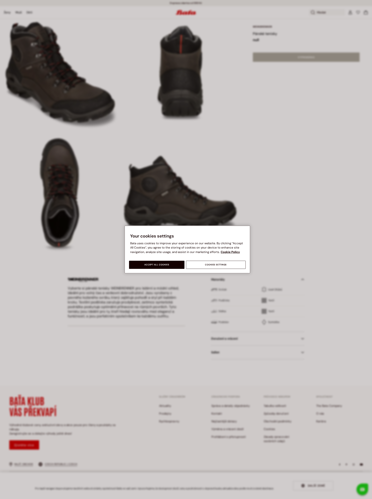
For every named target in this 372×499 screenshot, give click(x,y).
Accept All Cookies (156, 264)
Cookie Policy (230, 252)
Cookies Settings (216, 264)
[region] (187, 249)
